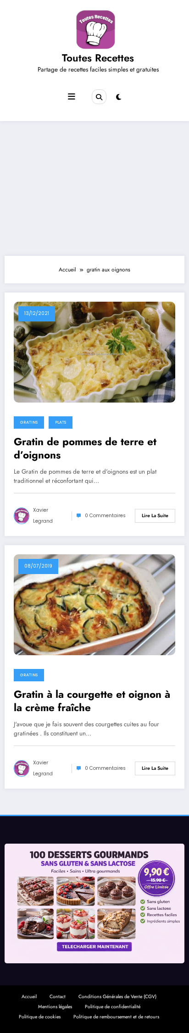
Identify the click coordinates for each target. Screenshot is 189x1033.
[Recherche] (99, 96)
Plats (60, 422)
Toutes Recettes (98, 57)
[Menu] (71, 96)
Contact (58, 996)
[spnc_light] (118, 97)
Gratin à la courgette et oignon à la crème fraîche (92, 701)
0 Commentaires (105, 515)
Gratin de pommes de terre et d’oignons (85, 448)
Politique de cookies (40, 1016)
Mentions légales (55, 1006)
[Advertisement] (94, 186)
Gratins (29, 422)
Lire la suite (155, 515)
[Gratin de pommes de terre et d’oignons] (94, 352)
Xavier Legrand (43, 516)
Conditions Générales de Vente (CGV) (117, 996)
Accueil (29, 996)
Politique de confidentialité (112, 1006)
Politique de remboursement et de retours (116, 1016)
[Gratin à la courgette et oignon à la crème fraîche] (94, 604)
